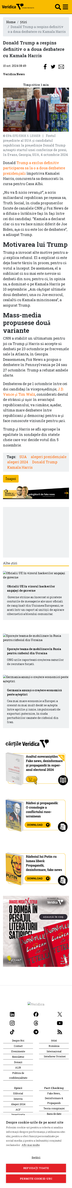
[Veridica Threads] (36, 1022)
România (54, 1046)
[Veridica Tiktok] (12, 1031)
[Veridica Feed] (60, 1031)
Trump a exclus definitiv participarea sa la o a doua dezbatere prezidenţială (34, 168)
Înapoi (11, 479)
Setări (36, 1157)
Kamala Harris (20, 467)
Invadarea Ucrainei (55, 1056)
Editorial (18, 1093)
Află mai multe (31, 1145)
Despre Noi (18, 1040)
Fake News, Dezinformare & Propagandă (54, 1098)
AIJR (18, 1067)
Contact (18, 1046)
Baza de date (54, 1113)
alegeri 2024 (17, 462)
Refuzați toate (36, 1168)
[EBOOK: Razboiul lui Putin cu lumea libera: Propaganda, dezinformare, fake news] (36, 867)
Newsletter (18, 1056)
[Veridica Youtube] (60, 1022)
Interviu (18, 1098)
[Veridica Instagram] (12, 1022)
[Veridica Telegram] (36, 1031)
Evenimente (18, 1051)
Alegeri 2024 (18, 1104)
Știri (23, 22)
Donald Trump (44, 462)
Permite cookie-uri (36, 1178)
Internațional (54, 1051)
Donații (18, 1062)
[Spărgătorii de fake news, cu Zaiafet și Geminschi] (36, 493)
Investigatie (18, 1114)
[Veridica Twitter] (60, 1014)
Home (11, 22)
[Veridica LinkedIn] (12, 1014)
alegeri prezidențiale (48, 457)
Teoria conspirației (54, 1108)
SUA (23, 457)
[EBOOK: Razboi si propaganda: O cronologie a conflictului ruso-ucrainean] (36, 814)
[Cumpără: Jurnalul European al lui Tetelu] (36, 931)
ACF (18, 1109)
